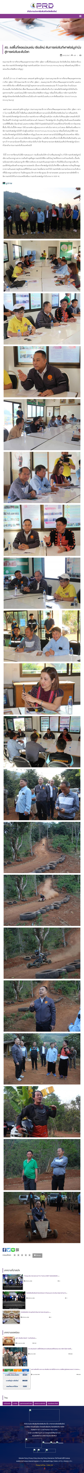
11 (66, 1298)
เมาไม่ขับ (15, 1403)
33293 (79, 1374)
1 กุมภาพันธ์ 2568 (36, 1374)
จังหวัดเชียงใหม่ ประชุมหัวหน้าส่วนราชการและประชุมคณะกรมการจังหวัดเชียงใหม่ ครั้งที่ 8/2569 (44, 1312)
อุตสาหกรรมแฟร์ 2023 (26, 1403)
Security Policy (42, 1458)
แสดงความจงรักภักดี (40, 1403)
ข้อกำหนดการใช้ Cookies (62, 1458)
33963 (71, 1354)
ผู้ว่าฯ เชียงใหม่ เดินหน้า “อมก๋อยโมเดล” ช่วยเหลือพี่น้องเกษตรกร (32, 1338)
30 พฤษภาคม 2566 (21, 1343)
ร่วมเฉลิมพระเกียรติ (53, 1403)
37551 (35, 1343)
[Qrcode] (17, 1250)
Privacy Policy (33, 1458)
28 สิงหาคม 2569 (28, 1281)
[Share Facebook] (4, 1250)
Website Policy (23, 1458)
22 (50, 1317)
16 (59, 1281)
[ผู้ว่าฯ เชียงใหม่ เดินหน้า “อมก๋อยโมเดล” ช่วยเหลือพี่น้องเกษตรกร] (9, 1341)
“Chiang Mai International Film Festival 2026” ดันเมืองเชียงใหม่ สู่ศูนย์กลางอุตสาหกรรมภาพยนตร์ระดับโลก (52, 1276)
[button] (80, 16)
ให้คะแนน (38, 1255)
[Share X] (9, 1250)
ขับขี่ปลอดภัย (7, 1403)
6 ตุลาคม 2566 (32, 1354)
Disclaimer (51, 1458)
